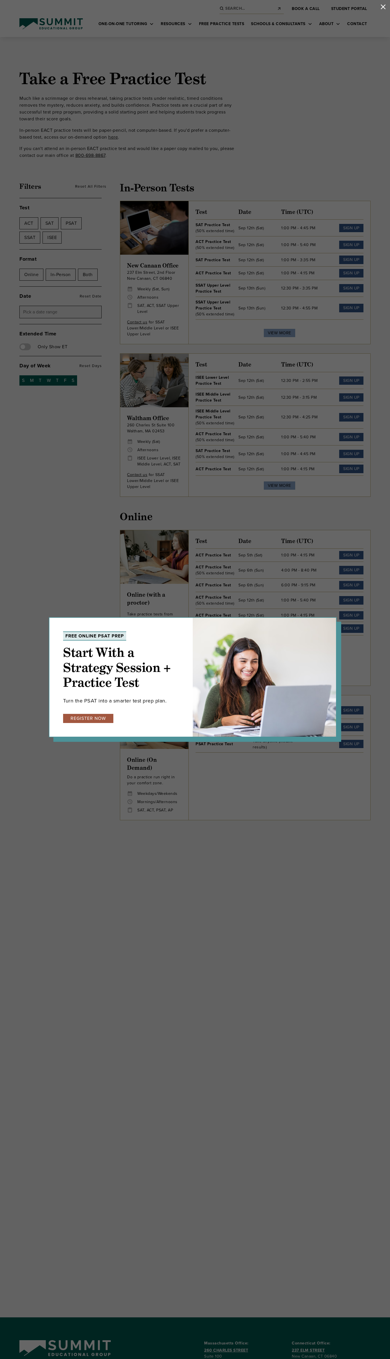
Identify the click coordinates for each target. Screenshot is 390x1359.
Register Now (88, 718)
